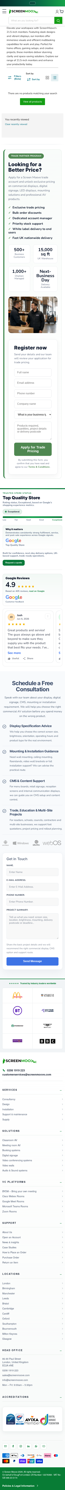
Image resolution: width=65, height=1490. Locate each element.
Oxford (6, 1318)
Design (6, 1104)
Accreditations (15, 1396)
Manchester (8, 1293)
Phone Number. (15, 895)
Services (9, 1089)
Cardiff (5, 1313)
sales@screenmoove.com (16, 1375)
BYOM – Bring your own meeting (19, 1191)
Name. (10, 865)
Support (9, 1222)
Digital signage (10, 1155)
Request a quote (13, 562)
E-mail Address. (16, 880)
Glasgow (7, 1338)
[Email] (5, 1446)
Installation (8, 1109)
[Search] (58, 20)
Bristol (5, 1303)
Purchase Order (10, 1257)
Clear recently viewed (16, 124)
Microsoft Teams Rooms (15, 1206)
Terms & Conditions (39, 466)
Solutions (11, 1130)
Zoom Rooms (9, 1211)
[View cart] (61, 11)
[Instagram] (21, 1446)
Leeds (5, 1298)
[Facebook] (13, 1446)
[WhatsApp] (36, 1446)
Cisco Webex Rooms (13, 1196)
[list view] (54, 77)
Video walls (8, 1165)
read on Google (36, 591)
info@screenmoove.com (15, 1380)
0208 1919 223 (10, 1370)
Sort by (30, 73)
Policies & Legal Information (18, 1485)
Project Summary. (17, 910)
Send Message (32, 961)
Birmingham (8, 1288)
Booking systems (11, 1150)
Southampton (9, 1323)
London (6, 1283)
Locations (11, 1273)
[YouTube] (44, 1446)
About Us (7, 1232)
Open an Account (11, 1237)
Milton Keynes (9, 1333)
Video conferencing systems (17, 1160)
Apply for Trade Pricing (33, 449)
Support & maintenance (14, 1114)
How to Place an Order (14, 1252)
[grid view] (47, 77)
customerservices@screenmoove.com (26, 1074)
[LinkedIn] (28, 1446)
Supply (6, 1119)
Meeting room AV (11, 1145)
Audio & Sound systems (14, 1170)
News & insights (10, 1242)
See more (14, 653)
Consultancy (8, 1099)
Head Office (12, 1350)
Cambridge (8, 1308)
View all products (32, 101)
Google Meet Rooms (13, 1201)
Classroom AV (9, 1140)
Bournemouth (9, 1328)
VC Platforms (14, 1181)
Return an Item (10, 1262)
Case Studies (9, 1247)
